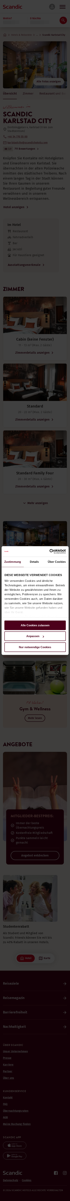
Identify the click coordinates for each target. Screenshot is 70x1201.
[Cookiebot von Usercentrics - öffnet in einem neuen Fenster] (50, 551)
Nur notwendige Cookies (35, 647)
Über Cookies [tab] (57, 561)
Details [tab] (34, 561)
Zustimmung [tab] (12, 561)
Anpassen (32, 636)
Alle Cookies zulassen (35, 625)
